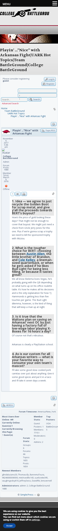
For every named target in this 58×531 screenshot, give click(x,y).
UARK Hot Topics (16, 113)
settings (36, 519)
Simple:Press (26, 494)
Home (4, 108)
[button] (54, 3)
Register (50, 83)
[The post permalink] (18, 194)
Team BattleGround (14, 110)
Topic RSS (50, 130)
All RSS (9, 405)
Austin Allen (35, 254)
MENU (6, 4)
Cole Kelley (26, 260)
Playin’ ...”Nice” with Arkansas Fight (28, 116)
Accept (9, 525)
